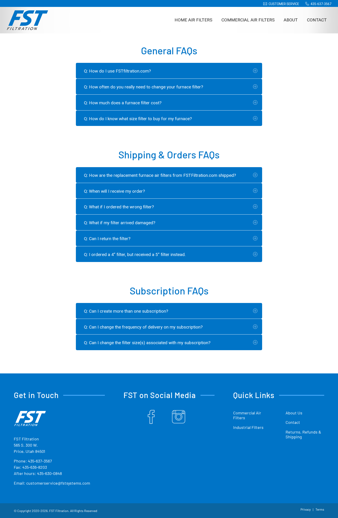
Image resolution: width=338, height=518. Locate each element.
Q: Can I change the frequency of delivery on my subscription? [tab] (143, 327)
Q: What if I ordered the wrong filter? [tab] (119, 207)
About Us (294, 412)
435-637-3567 (321, 4)
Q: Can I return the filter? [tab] (107, 238)
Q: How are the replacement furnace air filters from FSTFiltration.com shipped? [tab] (160, 175)
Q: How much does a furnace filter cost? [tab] (122, 102)
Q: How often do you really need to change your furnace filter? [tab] (143, 87)
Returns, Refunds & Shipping (303, 434)
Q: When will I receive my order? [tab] (114, 191)
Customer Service (284, 4)
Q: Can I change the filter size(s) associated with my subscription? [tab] (147, 342)
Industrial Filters (248, 427)
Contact (293, 422)
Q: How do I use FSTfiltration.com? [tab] (117, 71)
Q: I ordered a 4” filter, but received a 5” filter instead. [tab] (135, 254)
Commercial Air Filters (247, 415)
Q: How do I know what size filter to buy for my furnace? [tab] (138, 118)
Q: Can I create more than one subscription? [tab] (126, 311)
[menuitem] (280, 4)
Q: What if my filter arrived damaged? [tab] (119, 222)
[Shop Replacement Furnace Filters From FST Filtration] (27, 20)
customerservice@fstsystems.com (58, 483)
